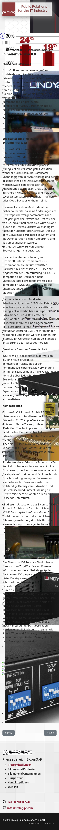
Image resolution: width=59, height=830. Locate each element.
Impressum (33, 823)
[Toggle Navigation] (6, 42)
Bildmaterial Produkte (21, 769)
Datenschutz (50, 823)
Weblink (13, 787)
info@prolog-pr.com (20, 808)
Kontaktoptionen (18, 782)
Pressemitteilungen (19, 765)
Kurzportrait (15, 778)
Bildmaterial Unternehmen (24, 773)
